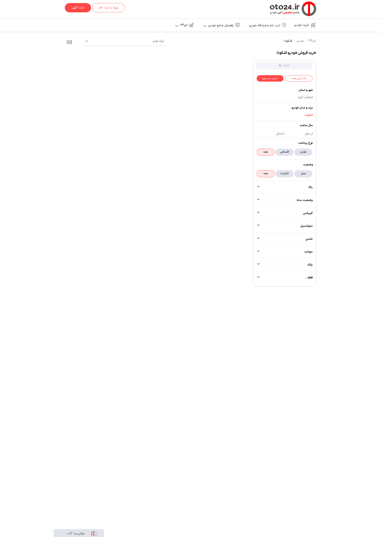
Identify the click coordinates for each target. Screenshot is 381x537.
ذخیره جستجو (270, 78)
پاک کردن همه (298, 78)
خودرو (300, 41)
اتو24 (312, 41)
